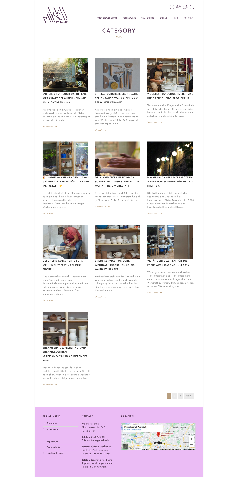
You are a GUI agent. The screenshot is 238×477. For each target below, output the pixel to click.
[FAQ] (185, 7)
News (175, 18)
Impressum (52, 442)
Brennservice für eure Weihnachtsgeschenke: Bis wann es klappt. (115, 265)
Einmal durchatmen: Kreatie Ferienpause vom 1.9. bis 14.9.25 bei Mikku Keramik (116, 98)
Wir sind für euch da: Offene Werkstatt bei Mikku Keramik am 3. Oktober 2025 (65, 98)
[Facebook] (172, 7)
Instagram (52, 429)
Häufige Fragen (55, 453)
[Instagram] (178, 7)
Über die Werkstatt (107, 18)
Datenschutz (53, 447)
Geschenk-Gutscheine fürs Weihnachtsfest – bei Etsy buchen (63, 265)
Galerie (163, 18)
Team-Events (147, 18)
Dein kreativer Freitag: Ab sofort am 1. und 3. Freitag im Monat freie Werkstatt (117, 181)
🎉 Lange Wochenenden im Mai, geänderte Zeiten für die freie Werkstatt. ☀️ (66, 181)
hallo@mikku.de (100, 440)
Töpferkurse (129, 18)
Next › (189, 396)
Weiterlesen (48, 127)
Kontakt (188, 18)
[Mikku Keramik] (55, 15)
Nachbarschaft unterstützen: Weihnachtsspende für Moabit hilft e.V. (170, 181)
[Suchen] (192, 7)
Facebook (51, 423)
